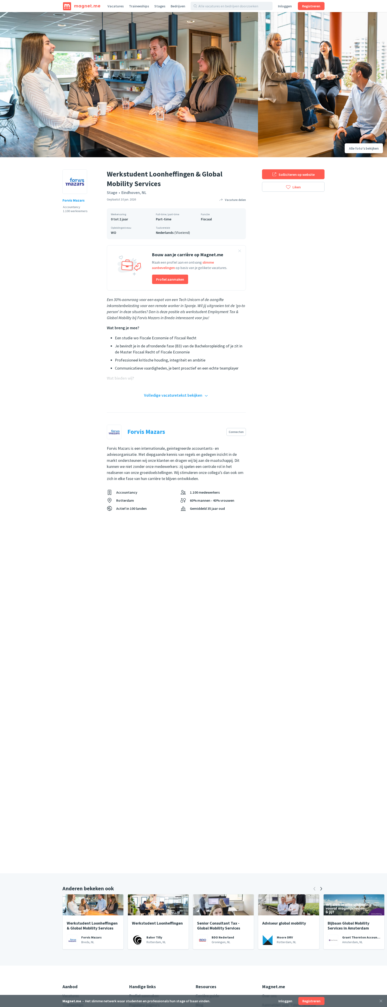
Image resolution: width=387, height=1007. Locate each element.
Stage (112, 192)
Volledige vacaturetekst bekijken (173, 395)
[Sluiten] (381, 1001)
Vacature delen (235, 200)
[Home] (81, 6)
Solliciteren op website (297, 174)
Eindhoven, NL (133, 192)
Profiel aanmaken (170, 279)
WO (113, 232)
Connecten (236, 432)
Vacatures (116, 6)
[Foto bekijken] (129, 84)
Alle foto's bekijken (364, 148)
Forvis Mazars (73, 200)
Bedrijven (178, 6)
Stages (159, 6)
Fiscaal (206, 219)
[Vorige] (314, 888)
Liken (296, 187)
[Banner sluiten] (240, 251)
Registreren (311, 6)
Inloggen (285, 6)
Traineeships (139, 6)
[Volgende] (321, 888)
